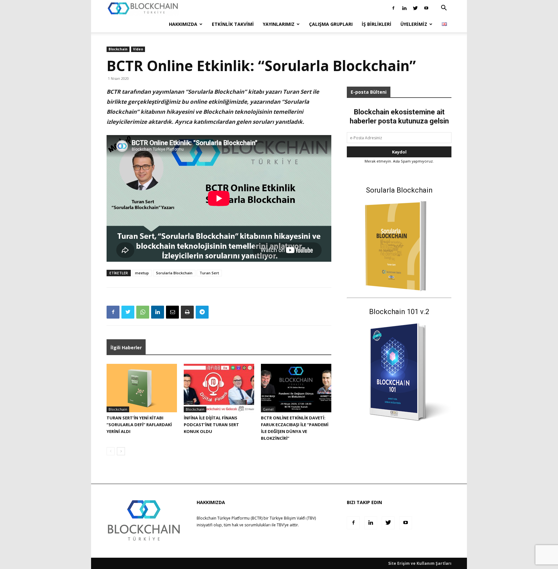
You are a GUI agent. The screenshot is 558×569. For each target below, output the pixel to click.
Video (138, 49)
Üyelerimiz (413, 24)
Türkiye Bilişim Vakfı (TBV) (293, 518)
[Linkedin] (404, 8)
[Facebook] (393, 8)
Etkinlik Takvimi (233, 24)
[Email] (172, 312)
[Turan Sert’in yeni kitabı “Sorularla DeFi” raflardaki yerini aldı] (142, 388)
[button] (443, 8)
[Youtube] (426, 8)
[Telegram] (202, 312)
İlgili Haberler (126, 347)
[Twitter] (415, 8)
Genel (268, 409)
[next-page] (121, 451)
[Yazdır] (187, 312)
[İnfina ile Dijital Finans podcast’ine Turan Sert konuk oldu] (219, 388)
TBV (280, 525)
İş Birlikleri (376, 24)
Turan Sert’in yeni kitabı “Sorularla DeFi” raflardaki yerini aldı (139, 424)
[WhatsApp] (142, 312)
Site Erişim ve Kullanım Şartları (419, 563)
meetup (142, 272)
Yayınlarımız (278, 24)
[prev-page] (111, 451)
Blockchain (118, 49)
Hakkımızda (183, 24)
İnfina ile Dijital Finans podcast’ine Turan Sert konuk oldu (211, 424)
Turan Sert (209, 272)
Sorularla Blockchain (174, 272)
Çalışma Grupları (331, 24)
